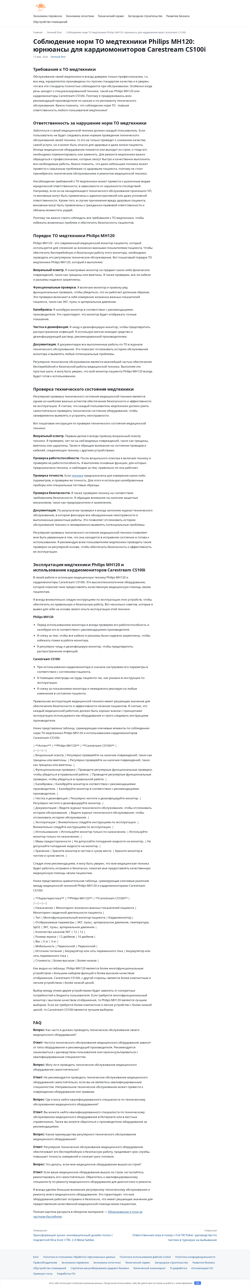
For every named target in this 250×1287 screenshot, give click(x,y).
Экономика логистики (80, 16)
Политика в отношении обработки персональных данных (79, 1257)
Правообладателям (45, 1262)
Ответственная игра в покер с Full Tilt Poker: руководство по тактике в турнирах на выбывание (174, 1235)
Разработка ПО (66, 1273)
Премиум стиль (43, 1273)
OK (197, 1283)
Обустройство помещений (50, 22)
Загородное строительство (145, 16)
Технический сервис (111, 16)
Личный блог (54, 32)
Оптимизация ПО (202, 1268)
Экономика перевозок (47, 16)
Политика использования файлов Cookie (145, 1257)
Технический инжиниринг (149, 1268)
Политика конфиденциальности (195, 1257)
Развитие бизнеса (177, 16)
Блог (36, 1257)
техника (77, 475)
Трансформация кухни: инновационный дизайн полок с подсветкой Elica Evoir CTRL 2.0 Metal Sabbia (73, 1235)
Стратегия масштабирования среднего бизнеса (100, 1268)
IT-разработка (178, 1268)
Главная (38, 32)
